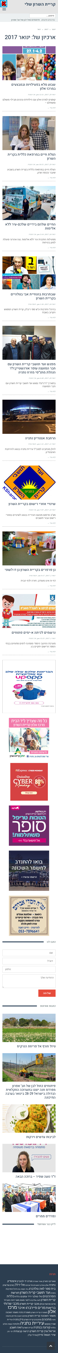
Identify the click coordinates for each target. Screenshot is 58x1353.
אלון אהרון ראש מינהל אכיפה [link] (36, 1289)
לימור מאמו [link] (25, 1304)
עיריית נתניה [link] (32, 1327)
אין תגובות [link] (31, 99)
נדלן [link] (21, 1323)
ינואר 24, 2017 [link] (50, 238)
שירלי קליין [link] (32, 1339)
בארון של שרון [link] (9, 1289)
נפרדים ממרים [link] (46, 1220)
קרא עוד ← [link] (52, 112)
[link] (31, 23)
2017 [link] (46, 33)
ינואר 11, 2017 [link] (50, 448)
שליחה (47, 997)
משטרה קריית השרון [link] (39, 1316)
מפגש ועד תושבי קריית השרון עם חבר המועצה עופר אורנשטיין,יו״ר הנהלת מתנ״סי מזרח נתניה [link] (32, 372)
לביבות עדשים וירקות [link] (41, 1141)
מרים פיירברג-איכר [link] (31, 1312)
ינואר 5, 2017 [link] (51, 580)
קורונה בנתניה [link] (41, 1331)
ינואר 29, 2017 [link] (50, 99)
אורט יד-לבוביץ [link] (24, 1285)
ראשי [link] (54, 33)
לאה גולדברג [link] (35, 1304)
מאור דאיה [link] (14, 1304)
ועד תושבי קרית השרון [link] (35, 1297)
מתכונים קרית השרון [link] (32, 1323)
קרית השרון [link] (28, 1331)
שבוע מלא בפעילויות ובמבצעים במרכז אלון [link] (33, 90)
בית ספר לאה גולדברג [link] (42, 1292)
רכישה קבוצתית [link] (21, 1335)
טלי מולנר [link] (37, 1300)
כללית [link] (17, 1300)
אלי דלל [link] (20, 1289)
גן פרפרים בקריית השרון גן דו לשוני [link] (30, 573)
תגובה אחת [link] (32, 308)
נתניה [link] (16, 1323)
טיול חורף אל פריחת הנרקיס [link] (36, 1050)
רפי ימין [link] (10, 1335)
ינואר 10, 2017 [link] (50, 514)
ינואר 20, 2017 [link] (50, 382)
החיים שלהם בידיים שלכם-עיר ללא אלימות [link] (30, 230)
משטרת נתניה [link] (25, 1316)
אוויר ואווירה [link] (37, 1285)
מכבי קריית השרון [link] (29, 1307)
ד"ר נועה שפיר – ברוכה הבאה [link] (36, 1180)
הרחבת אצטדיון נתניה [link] (40, 442)
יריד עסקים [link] (26, 1300)
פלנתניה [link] (16, 1328)
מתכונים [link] (47, 1323)
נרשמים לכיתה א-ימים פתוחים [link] (34, 636)
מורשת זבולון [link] (45, 1308)
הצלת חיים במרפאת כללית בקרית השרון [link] (32, 160)
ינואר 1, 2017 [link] (51, 642)
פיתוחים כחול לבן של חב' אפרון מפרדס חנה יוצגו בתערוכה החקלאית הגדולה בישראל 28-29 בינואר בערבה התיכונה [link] (30, 1096)
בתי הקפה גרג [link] (23, 1293)
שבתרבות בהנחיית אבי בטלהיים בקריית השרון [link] (33, 300)
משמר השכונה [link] (12, 1316)
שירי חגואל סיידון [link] (46, 1338)
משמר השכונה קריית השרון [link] (42, 1319)
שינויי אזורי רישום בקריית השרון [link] (32, 507)
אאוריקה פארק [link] (49, 1285)
